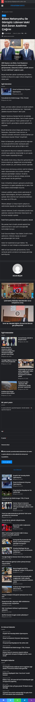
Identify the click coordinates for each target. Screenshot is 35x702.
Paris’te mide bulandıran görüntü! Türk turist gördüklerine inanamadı (16, 514)
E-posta (4, 438)
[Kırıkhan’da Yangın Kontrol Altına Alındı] (9, 385)
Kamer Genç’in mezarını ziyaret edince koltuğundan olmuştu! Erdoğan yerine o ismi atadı (8, 351)
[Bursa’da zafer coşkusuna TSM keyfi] (7, 527)
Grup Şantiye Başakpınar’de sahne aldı (15, 1)
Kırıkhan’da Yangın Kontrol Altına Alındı (8, 392)
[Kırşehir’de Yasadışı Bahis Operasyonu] (7, 477)
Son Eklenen (18, 470)
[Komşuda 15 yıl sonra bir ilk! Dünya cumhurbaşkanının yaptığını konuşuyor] (7, 541)
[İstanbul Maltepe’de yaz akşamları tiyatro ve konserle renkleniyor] (7, 550)
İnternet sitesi (5, 444)
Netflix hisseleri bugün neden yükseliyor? (15, 615)
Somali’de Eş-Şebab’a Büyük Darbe (25, 338)
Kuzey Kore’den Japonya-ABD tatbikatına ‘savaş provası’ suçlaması (24, 384)
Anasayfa (5, 12)
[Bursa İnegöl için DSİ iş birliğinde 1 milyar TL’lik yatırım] (7, 571)
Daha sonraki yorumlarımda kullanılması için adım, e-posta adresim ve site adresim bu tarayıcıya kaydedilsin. (16, 454)
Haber (11, 12)
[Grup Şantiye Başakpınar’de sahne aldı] (7, 492)
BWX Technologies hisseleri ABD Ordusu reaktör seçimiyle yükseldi (15, 534)
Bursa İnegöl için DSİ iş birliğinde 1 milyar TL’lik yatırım (23, 569)
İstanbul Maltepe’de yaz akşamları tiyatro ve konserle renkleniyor (22, 550)
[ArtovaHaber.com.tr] (17, 5)
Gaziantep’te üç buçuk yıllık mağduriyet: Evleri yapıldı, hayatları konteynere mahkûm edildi (25, 373)
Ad (2, 431)
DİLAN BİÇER (7, 33)
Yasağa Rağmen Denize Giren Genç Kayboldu (9, 361)
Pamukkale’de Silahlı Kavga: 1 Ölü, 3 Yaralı (15, 98)
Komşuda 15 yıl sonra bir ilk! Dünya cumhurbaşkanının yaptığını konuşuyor (22, 541)
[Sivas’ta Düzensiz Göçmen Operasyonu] (6, 91)
